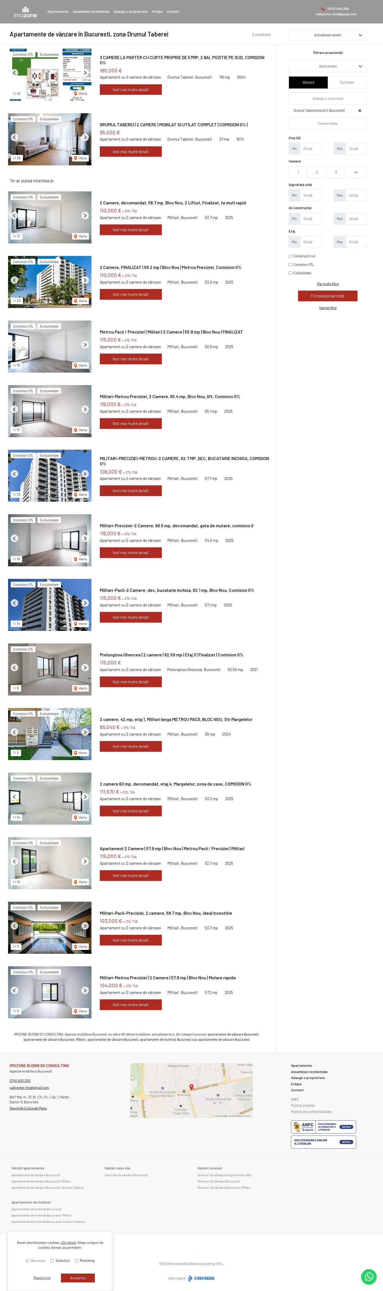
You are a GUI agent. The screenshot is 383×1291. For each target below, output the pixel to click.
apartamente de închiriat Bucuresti (165, 1039)
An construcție (300, 208)
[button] (14, 73)
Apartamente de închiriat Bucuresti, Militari (41, 1215)
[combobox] (328, 66)
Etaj (292, 231)
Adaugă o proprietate (131, 11)
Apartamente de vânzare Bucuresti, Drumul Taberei (47, 1187)
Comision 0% (303, 264)
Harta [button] (82, 93)
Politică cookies (303, 1105)
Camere (295, 161)
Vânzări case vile (117, 1168)
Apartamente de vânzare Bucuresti (35, 1175)
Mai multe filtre (328, 284)
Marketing (87, 1260)
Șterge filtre (328, 308)
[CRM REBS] (201, 1278)
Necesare (38, 1260)
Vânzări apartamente (27, 1168)
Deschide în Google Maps (28, 1108)
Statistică (62, 1260)
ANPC (295, 1099)
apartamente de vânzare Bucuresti (232, 1034)
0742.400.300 (338, 9)
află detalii (68, 1242)
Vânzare (308, 82)
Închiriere (347, 82)
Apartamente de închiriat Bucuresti (36, 1209)
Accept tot (78, 1278)
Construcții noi (304, 256)
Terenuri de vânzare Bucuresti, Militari (223, 1187)
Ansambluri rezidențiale (91, 11)
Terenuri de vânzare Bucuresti (218, 1181)
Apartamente (58, 11)
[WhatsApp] (369, 1277)
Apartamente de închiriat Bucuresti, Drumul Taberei (48, 1221)
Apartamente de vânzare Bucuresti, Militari (41, 1181)
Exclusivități (302, 273)
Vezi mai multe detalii (131, 89)
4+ (356, 172)
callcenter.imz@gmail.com (336, 14)
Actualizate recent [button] (327, 35)
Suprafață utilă (300, 185)
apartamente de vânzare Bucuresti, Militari (54, 1039)
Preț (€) (294, 138)
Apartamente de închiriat (31, 1202)
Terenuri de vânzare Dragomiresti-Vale (224, 1175)
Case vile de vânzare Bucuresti (126, 1175)
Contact (172, 11)
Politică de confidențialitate (311, 1112)
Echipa (157, 11)
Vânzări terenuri (209, 1168)
